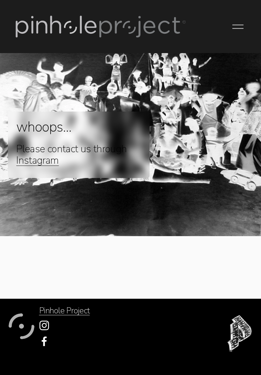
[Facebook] (44, 341)
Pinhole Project (64, 310)
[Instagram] (44, 325)
